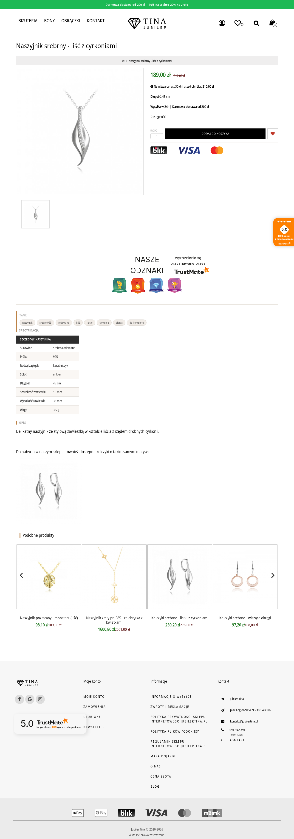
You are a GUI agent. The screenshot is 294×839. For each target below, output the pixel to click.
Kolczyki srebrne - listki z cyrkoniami (179, 617)
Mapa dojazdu (163, 756)
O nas (155, 766)
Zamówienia (94, 706)
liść (78, 323)
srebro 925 (45, 323)
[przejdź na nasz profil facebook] (19, 699)
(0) (242, 24)
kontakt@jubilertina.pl (244, 721)
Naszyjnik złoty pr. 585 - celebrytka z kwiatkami (114, 620)
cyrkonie (104, 323)
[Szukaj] (256, 23)
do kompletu (137, 323)
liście (90, 323)
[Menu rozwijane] (222, 23)
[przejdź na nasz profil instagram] (40, 699)
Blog (155, 786)
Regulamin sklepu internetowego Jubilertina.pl (178, 743)
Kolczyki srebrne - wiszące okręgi (245, 617)
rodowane (63, 323)
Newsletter (94, 727)
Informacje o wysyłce (171, 696)
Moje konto (94, 696)
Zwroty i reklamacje (169, 706)
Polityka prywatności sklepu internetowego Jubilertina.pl (178, 718)
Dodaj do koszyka (215, 133)
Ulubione (92, 716)
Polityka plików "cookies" (175, 731)
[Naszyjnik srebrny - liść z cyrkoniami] (35, 214)
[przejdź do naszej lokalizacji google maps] (29, 699)
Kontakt (237, 740)
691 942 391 (237, 730)
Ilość (153, 130)
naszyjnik (27, 323)
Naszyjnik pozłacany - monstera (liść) (49, 617)
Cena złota (160, 776)
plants (119, 323)
